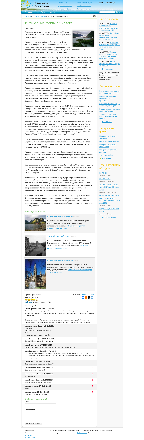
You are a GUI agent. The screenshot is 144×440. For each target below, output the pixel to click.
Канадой (37, 93)
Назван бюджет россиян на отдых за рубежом (109, 64)
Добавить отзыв (109, 217)
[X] (89, 297)
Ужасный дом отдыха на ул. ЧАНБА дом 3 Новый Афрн (109, 187)
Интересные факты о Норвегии (60, 216)
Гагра (109, 175)
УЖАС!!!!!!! (103, 173)
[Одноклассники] (86, 297)
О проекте (28, 435)
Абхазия (102, 175)
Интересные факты (64, 9)
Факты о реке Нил (106, 155)
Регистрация (110, 3)
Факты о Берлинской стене (58, 236)
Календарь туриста (83, 9)
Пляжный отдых (63, 2)
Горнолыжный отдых (65, 6)
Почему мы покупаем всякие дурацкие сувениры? (107, 98)
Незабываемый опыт (84, 6)
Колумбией (75, 93)
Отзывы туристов (48, 12)
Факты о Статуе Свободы (109, 141)
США (57, 50)
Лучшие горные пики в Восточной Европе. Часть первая (109, 116)
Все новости (107, 69)
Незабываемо (104, 179)
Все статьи (107, 122)
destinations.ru (82, 433)
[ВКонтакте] (83, 297)
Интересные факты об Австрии (60, 260)
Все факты (106, 158)
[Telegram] (92, 297)
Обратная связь (30, 438)
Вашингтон (29, 111)
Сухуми (109, 214)
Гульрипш (110, 181)
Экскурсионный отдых (84, 2)
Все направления (32, 12)
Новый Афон (111, 192)
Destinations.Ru (87, 295)
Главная (28, 16)
